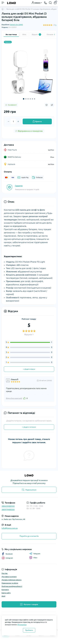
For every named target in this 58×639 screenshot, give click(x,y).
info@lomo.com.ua (10, 528)
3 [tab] (28, 98)
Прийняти (29, 630)
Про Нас (5, 573)
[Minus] (8, 121)
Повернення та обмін (10, 583)
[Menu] (3, 3)
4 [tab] (30, 98)
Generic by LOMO (16, 24)
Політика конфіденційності (12, 586)
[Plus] (18, 121)
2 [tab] (25, 98)
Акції (3, 596)
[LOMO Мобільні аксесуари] (29, 475)
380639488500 (8, 506)
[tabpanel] (29, 70)
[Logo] (11, 2)
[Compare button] (52, 105)
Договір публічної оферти (11, 580)
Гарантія (19, 186)
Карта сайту (6, 593)
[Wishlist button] (46, 105)
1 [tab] (23, 99)
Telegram (36, 553)
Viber (35, 558)
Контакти (5, 589)
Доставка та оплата (9, 576)
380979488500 (8, 509)
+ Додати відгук (29, 369)
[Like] (24, 398)
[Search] (50, 2)
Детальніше (22, 624)
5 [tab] (32, 98)
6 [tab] (34, 98)
